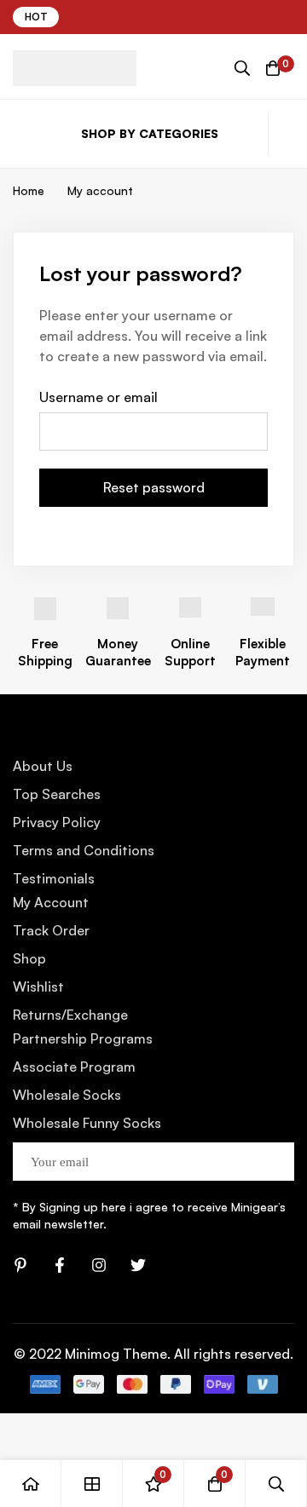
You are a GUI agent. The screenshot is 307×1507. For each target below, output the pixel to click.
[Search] (242, 68)
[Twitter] (138, 1265)
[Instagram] (99, 1265)
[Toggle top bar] (290, 17)
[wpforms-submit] (275, 1161)
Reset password (154, 487)
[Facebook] (59, 1265)
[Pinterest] (20, 1265)
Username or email (98, 397)
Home (28, 190)
